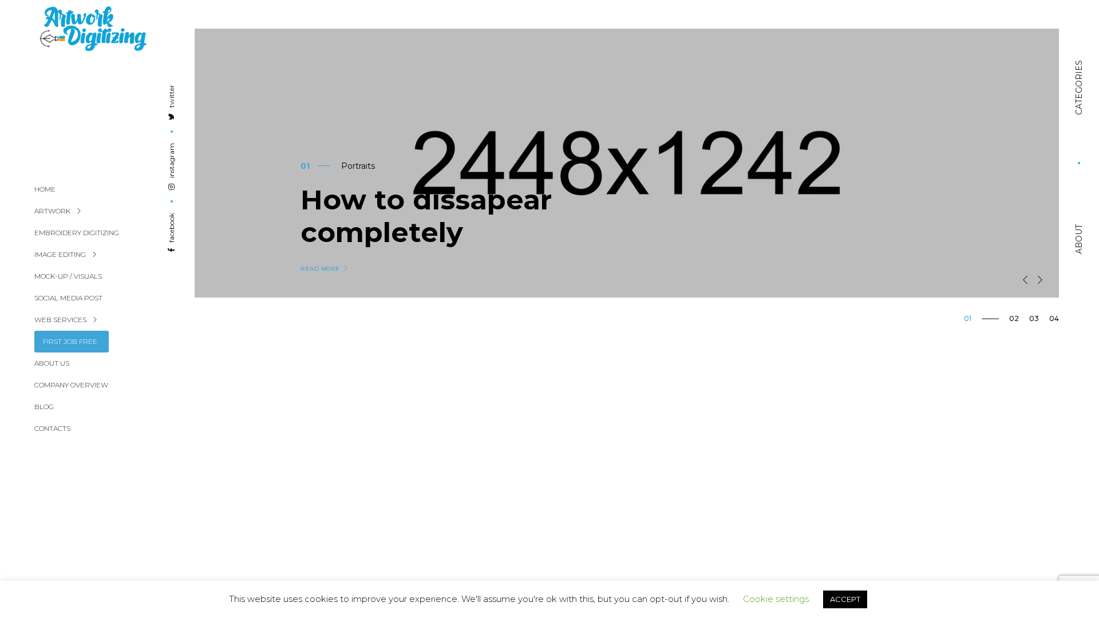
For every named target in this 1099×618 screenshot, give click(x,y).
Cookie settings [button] (776, 598)
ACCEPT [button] (845, 599)
